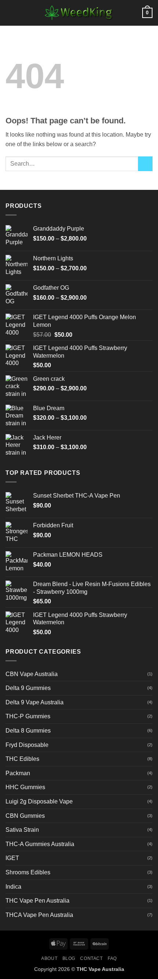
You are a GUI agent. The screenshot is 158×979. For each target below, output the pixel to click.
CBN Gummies (25, 816)
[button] (10, 13)
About (49, 958)
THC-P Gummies (28, 716)
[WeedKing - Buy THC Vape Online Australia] (79, 13)
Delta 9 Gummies (28, 688)
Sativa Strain (22, 830)
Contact (91, 958)
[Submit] (145, 163)
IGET (12, 858)
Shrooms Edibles (28, 872)
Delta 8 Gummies (28, 730)
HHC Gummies (25, 787)
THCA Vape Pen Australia (39, 915)
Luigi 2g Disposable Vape (39, 801)
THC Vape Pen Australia (37, 900)
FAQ (112, 958)
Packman (18, 773)
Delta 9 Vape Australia (35, 702)
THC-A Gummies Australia (40, 844)
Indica (13, 887)
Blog (68, 958)
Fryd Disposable (27, 745)
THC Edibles (22, 759)
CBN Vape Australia (32, 674)
